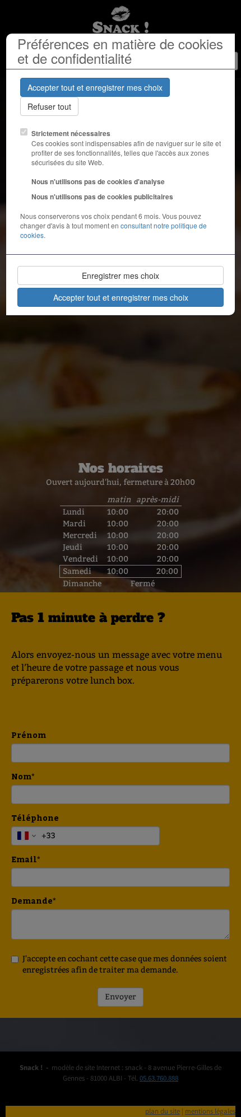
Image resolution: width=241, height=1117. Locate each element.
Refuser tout (49, 106)
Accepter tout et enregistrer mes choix (95, 87)
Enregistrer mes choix (120, 275)
